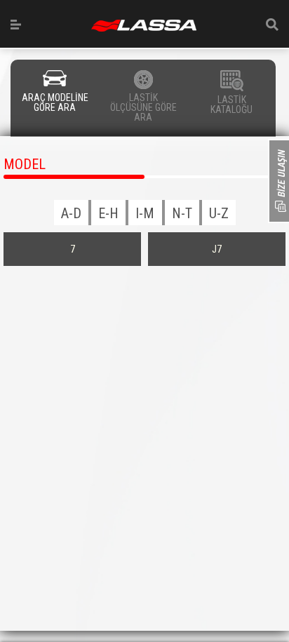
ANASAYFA (143, 26)
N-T (182, 213)
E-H (108, 213)
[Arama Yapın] (272, 24)
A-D (71, 213)
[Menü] (16, 24)
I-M (144, 213)
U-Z (219, 213)
